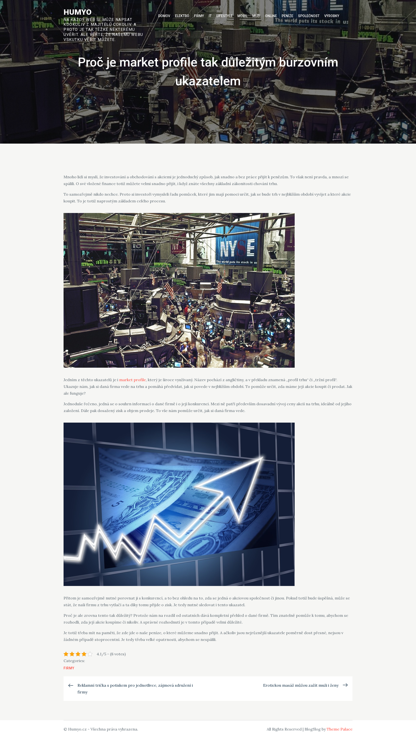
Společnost (308, 16)
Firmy (199, 16)
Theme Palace (339, 729)
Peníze (287, 16)
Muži (256, 16)
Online (271, 16)
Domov (164, 16)
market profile (132, 379)
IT (210, 16)
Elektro (182, 16)
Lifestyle (224, 16)
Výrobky (331, 16)
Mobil (242, 16)
